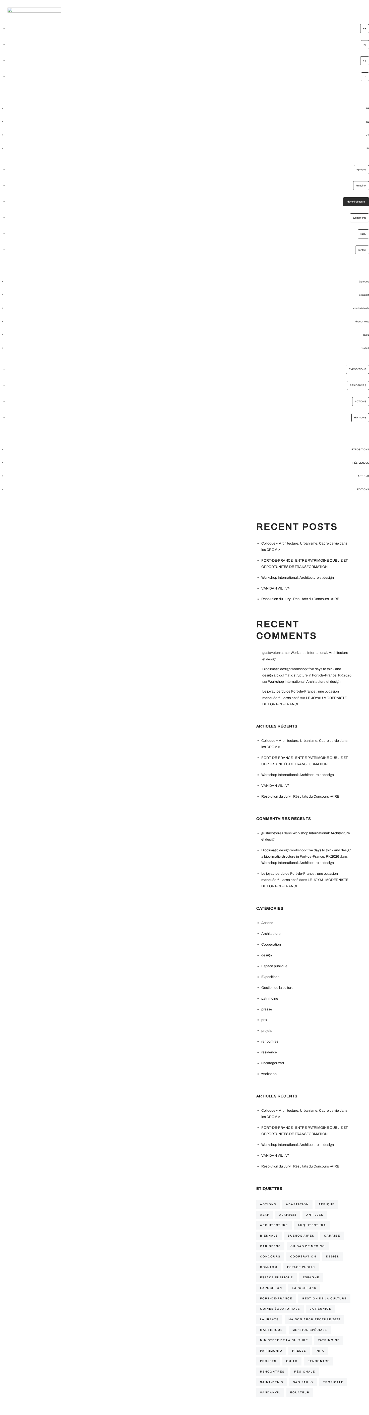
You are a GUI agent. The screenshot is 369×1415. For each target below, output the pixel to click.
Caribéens (270, 1246)
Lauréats (269, 1319)
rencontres (269, 1041)
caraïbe (332, 1235)
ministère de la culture (284, 1340)
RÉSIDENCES (358, 385)
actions (268, 1204)
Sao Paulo (303, 1382)
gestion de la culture (324, 1298)
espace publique (276, 1277)
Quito (292, 1360)
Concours (270, 1256)
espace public (301, 1266)
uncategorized (272, 1063)
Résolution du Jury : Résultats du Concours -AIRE (300, 599)
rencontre (319, 1360)
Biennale (269, 1235)
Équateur (300, 1392)
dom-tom (268, 1266)
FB (364, 28)
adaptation (297, 1204)
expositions (304, 1287)
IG (364, 44)
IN (365, 76)
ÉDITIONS (360, 417)
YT (364, 60)
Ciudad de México (307, 1246)
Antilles (314, 1214)
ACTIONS (360, 401)
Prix (320, 1350)
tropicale (333, 1382)
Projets (268, 1360)
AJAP (264, 1214)
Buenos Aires (301, 1235)
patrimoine (269, 998)
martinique (271, 1329)
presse (266, 1009)
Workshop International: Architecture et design (297, 577)
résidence (269, 1052)
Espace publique (274, 966)
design (266, 955)
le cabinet (361, 185)
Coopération (271, 944)
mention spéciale (309, 1329)
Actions (267, 923)
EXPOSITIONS (357, 369)
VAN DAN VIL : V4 (275, 588)
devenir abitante (356, 201)
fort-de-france (276, 1298)
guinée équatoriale (280, 1308)
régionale (304, 1371)
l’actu (363, 233)
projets (266, 1031)
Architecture (271, 934)
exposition (271, 1287)
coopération (303, 1256)
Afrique (327, 1204)
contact (362, 250)
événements (359, 217)
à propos (361, 169)
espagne (311, 1277)
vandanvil (270, 1392)
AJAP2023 (287, 1214)
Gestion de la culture (277, 988)
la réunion (321, 1308)
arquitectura (312, 1225)
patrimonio (271, 1350)
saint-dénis (271, 1382)
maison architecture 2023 (314, 1319)
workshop (269, 1074)
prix (264, 1020)
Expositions (270, 977)
